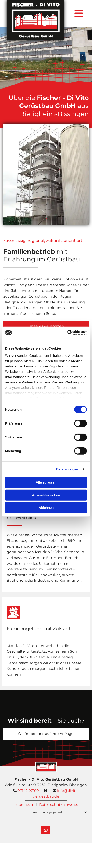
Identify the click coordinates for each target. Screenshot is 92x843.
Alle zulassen (46, 482)
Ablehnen (46, 507)
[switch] (80, 423)
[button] (46, 733)
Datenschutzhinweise (58, 804)
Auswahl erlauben (46, 495)
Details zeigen (67, 469)
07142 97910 (28, 791)
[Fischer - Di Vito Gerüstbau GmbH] (35, 20)
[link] (85, 812)
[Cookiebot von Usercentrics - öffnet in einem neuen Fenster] (67, 333)
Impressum (24, 804)
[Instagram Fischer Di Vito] (45, 830)
